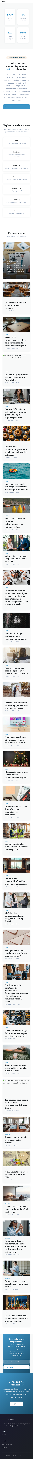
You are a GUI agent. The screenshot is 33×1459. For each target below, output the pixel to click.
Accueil (4, 1434)
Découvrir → (10, 107)
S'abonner (9, 1367)
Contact (4, 1447)
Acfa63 (11, 1420)
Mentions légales (7, 1444)
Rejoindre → (16, 1404)
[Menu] (29, 1)
